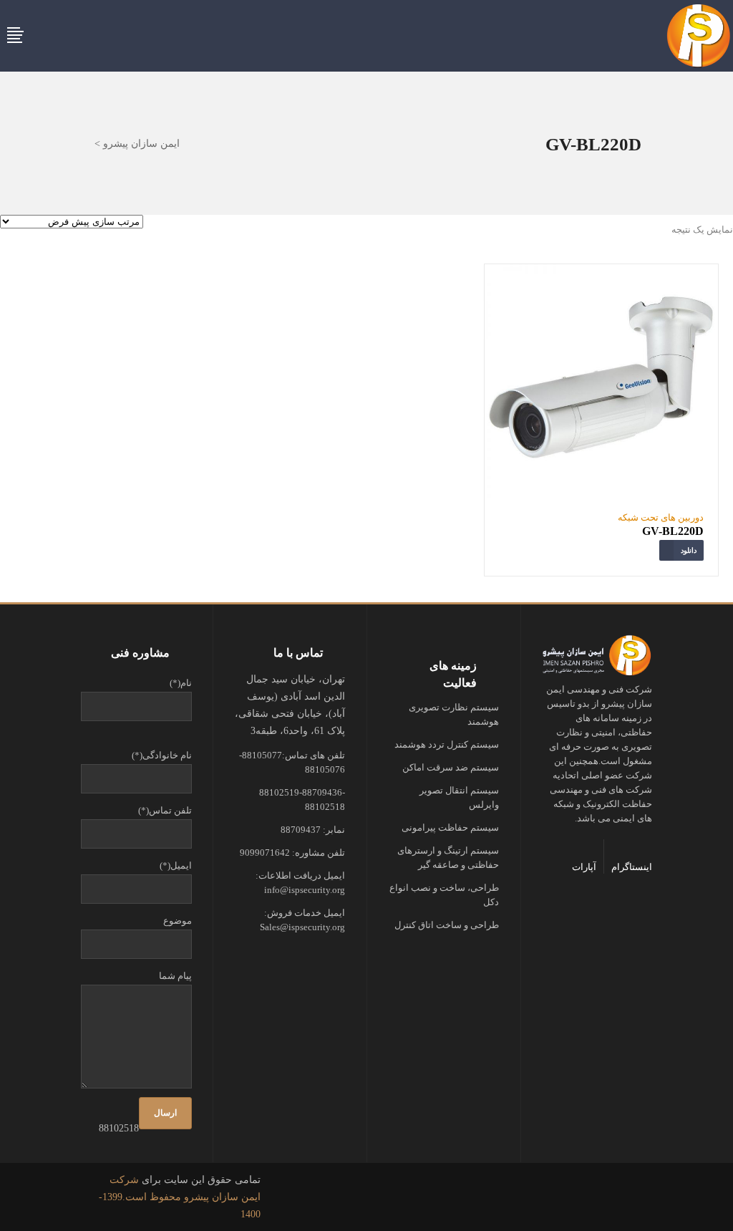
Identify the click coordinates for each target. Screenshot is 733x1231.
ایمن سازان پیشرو (141, 144)
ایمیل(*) (176, 865)
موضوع (177, 920)
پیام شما (175, 975)
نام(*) (181, 682)
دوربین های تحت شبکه (661, 517)
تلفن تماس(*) (165, 810)
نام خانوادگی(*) (162, 755)
